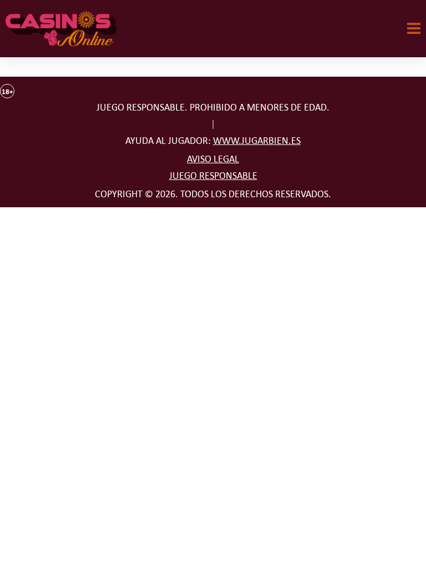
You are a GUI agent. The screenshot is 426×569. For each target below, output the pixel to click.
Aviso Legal (213, 159)
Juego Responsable (213, 175)
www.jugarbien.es (257, 140)
